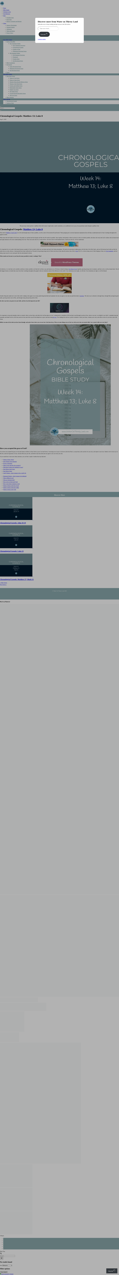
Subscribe (43, 34)
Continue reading (42, 39)
